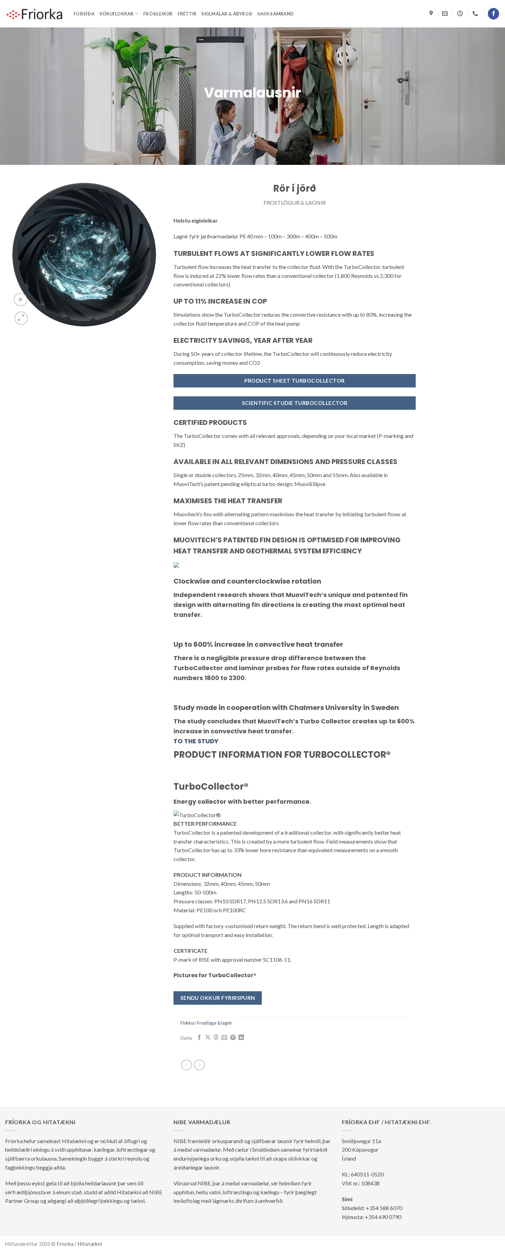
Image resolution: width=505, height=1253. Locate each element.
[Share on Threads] (216, 1038)
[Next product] (186, 1065)
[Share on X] (208, 1038)
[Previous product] (199, 1065)
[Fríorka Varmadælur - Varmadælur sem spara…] (34, 14)
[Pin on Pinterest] (233, 1038)
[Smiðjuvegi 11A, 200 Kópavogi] (432, 13)
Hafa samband (275, 13)
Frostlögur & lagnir (294, 202)
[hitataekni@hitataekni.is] (445, 13)
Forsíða (84, 13)
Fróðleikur (158, 13)
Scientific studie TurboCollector (295, 403)
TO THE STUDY (195, 741)
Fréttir (187, 13)
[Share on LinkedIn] (241, 1038)
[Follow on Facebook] (493, 14)
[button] (20, 299)
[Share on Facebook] (199, 1038)
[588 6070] (476, 13)
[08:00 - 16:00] (460, 13)
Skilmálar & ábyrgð (226, 13)
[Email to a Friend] (224, 1038)
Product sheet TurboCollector (294, 380)
